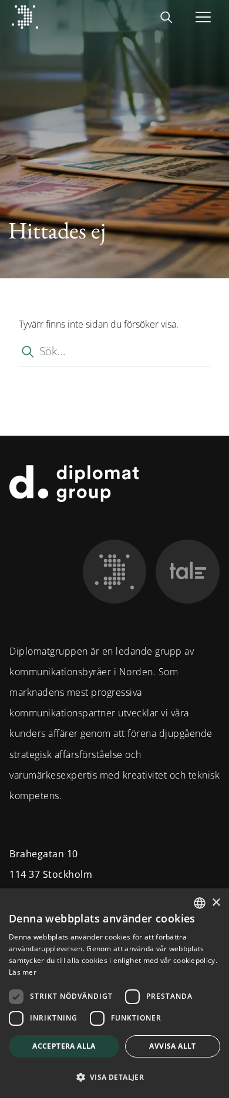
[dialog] (114, 993)
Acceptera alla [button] (64, 1046)
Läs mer (22, 972)
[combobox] (200, 903)
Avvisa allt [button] (172, 1046)
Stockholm (68, 874)
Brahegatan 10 (43, 853)
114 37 (24, 874)
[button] (114, 1077)
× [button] (215, 902)
